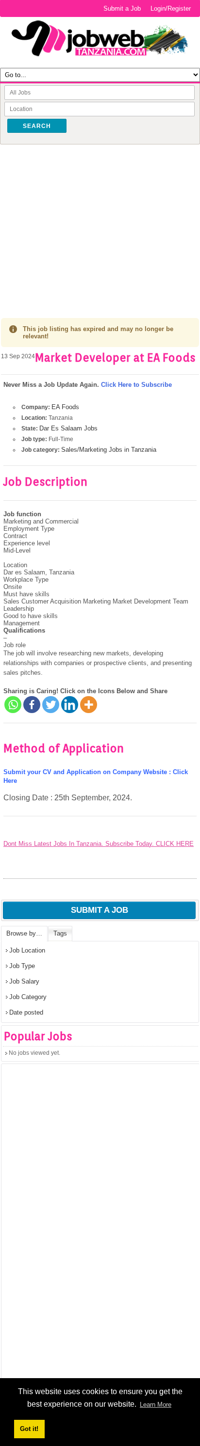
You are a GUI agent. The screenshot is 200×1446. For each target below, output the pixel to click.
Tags (60, 933)
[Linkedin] (69, 704)
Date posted (26, 1012)
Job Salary (24, 981)
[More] (88, 704)
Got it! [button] (29, 1428)
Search (37, 126)
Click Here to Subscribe (136, 384)
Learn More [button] (155, 1404)
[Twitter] (50, 704)
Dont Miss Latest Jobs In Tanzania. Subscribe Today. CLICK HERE (98, 843)
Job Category (28, 997)
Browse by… (24, 933)
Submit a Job (122, 8)
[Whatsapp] (12, 704)
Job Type (22, 965)
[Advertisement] (100, 224)
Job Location (27, 950)
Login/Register (170, 8)
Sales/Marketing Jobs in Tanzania (108, 449)
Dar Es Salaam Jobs (68, 428)
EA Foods (65, 407)
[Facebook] (31, 704)
